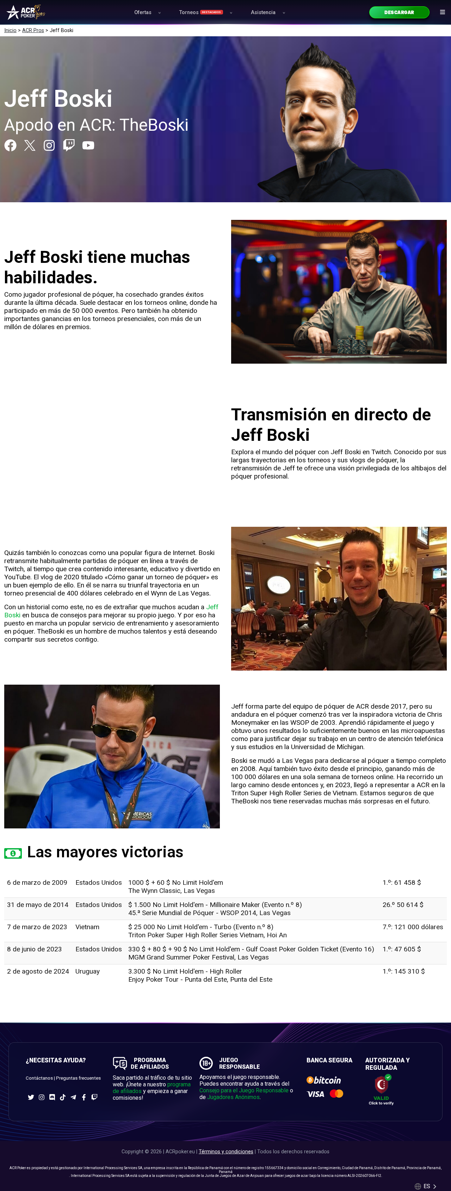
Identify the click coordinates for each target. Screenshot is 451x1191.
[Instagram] (49, 145)
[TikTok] (62, 1097)
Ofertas (143, 13)
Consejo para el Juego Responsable (244, 1090)
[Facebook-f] (84, 1097)
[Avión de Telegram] (73, 1097)
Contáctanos (39, 1078)
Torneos (200, 13)
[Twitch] (69, 145)
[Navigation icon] (442, 12)
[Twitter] (31, 1097)
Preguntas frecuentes (78, 1078)
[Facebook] (10, 145)
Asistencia (263, 13)
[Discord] (52, 1097)
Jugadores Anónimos (233, 1097)
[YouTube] (88, 145)
